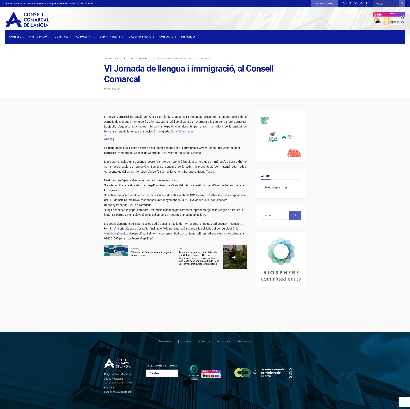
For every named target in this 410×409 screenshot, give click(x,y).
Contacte (166, 36)
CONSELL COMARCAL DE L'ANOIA (118, 59)
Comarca (61, 36)
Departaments (110, 36)
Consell (15, 36)
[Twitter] (355, 3)
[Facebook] (350, 3)
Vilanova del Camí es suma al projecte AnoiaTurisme (151, 252)
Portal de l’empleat (325, 3)
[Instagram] (361, 3)
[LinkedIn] (367, 3)
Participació (38, 36)
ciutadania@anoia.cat (117, 233)
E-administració (140, 36)
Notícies (143, 59)
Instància (188, 36)
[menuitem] (14, 37)
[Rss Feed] (344, 3)
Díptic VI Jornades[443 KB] (149, 135)
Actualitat (84, 36)
